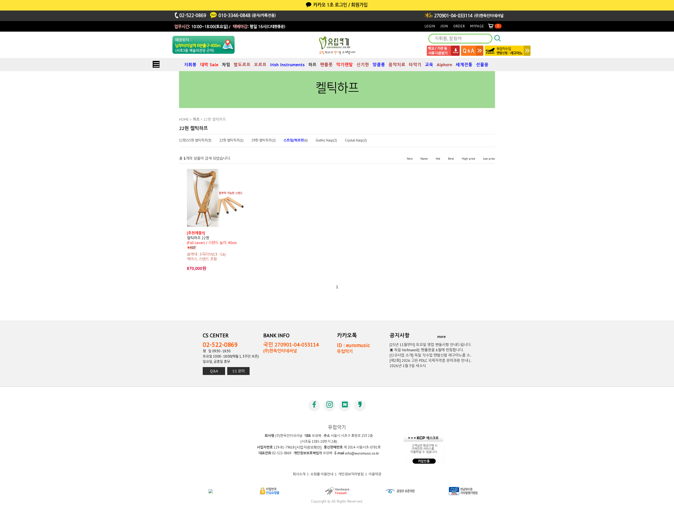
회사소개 (299, 474)
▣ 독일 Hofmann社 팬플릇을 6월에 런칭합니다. (427, 350)
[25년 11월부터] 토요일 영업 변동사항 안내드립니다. (430, 344)
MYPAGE (477, 26)
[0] (492, 26)
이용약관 (375, 474)
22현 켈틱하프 (215, 119)
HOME (184, 119)
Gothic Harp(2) (326, 140)
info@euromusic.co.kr (362, 453)
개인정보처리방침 (351, 474)
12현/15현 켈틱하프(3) (195, 140)
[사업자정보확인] (308, 447)
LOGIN (430, 26)
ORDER (459, 26)
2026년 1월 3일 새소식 (408, 365)
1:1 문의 (238, 371)
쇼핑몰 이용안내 (321, 474)
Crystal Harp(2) (356, 140)
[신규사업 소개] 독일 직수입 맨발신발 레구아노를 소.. (431, 355)
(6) (296, 140)
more (441, 336)
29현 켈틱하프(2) (263, 140)
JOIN (444, 26)
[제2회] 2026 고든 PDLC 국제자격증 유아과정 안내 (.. (431, 360)
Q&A (214, 371)
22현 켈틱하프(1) (231, 140)
